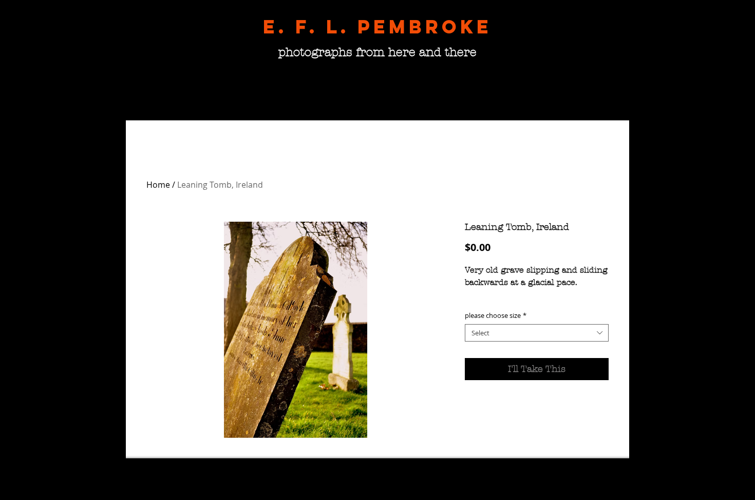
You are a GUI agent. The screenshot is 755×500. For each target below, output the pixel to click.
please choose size (495, 315)
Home (158, 184)
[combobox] (537, 333)
